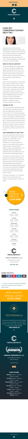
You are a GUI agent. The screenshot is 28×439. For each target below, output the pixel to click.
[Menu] (14, 437)
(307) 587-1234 (13, 2)
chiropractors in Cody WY (9, 50)
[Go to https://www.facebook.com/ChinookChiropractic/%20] (13, 5)
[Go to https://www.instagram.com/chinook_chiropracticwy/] (16, 5)
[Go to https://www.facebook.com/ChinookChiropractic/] (13, 367)
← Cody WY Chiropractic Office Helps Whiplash (13, 283)
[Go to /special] (14, 295)
